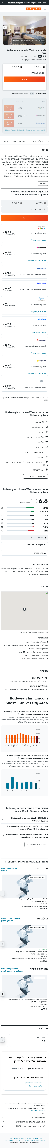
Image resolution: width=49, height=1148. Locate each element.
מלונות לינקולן (9, 1140)
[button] (2, 2)
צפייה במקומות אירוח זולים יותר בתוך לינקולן (11, 919)
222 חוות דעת (26, 56)
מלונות (29, 1138)
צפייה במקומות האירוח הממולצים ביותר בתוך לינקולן (12, 970)
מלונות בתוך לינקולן (35, 1086)
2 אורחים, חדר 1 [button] (37, 73)
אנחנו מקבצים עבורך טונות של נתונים (30, 1122)
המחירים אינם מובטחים (38, 1110)
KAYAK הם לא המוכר (37, 1117)
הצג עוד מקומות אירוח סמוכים (9, 869)
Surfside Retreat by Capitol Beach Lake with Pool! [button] (27, 999)
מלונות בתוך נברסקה (22, 1140)
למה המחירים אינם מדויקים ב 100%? (30, 1126)
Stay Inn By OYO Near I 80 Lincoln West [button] (31, 951)
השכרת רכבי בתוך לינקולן (33, 1083)
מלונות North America (17, 1138)
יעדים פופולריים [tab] (18, 1068)
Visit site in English (15, 3)
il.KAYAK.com (37, 1138)
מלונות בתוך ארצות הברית (39, 1140)
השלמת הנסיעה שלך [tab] (36, 1068)
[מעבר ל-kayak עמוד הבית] (33, 9)
